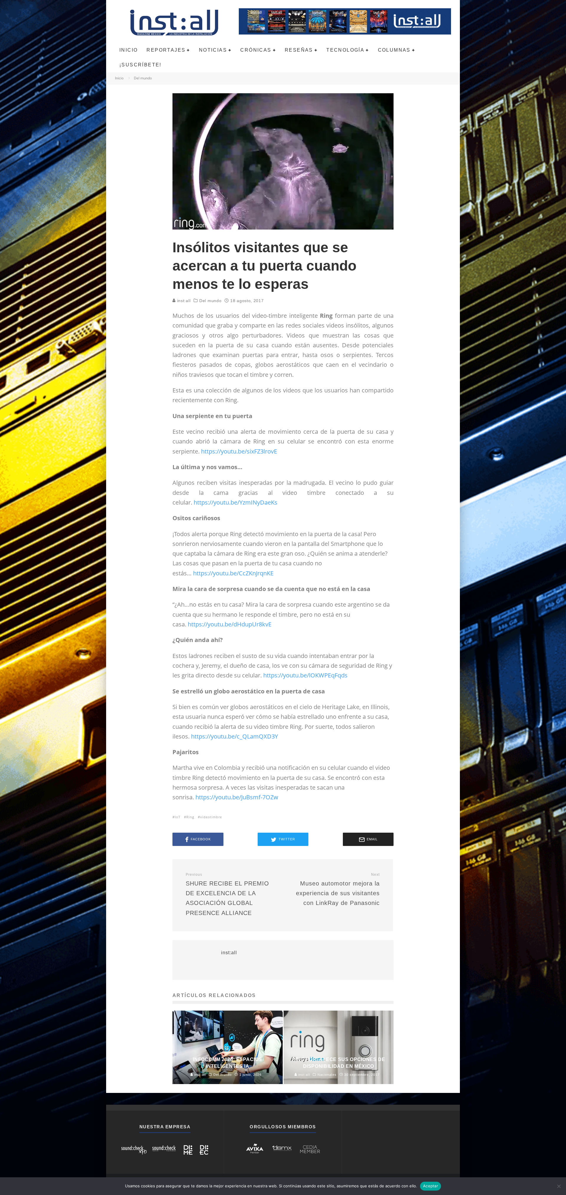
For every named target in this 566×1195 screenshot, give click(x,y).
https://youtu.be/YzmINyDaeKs (235, 502)
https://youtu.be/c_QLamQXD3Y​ (235, 736)
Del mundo (210, 300)
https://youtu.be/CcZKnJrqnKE (233, 573)
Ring (190, 817)
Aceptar (430, 1185)
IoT (177, 817)
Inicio (128, 50)
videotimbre (211, 817)
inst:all (183, 300)
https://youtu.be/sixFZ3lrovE (239, 451)
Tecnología (345, 50)
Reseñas (299, 50)
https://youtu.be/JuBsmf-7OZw (236, 797)
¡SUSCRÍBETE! (140, 64)
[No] (559, 1186)
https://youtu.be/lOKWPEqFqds (305, 675)
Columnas (394, 50)
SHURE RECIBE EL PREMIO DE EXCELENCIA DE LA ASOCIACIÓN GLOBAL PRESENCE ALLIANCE (227, 894)
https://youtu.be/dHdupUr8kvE (230, 624)
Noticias (213, 50)
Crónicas (255, 50)
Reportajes (166, 50)
